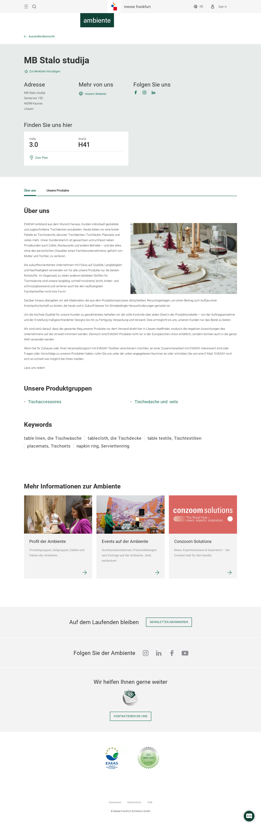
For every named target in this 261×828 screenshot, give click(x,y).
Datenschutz (134, 802)
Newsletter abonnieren (169, 622)
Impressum (115, 802)
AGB (149, 802)
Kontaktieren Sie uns (130, 716)
